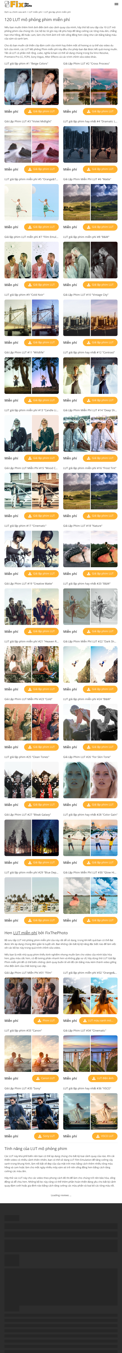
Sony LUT (48, 1136)
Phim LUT (48, 1020)
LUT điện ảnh (105, 1078)
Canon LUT (47, 1078)
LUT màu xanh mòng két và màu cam (102, 1020)
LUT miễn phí (25, 932)
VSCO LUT (107, 1136)
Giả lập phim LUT (43, 111)
